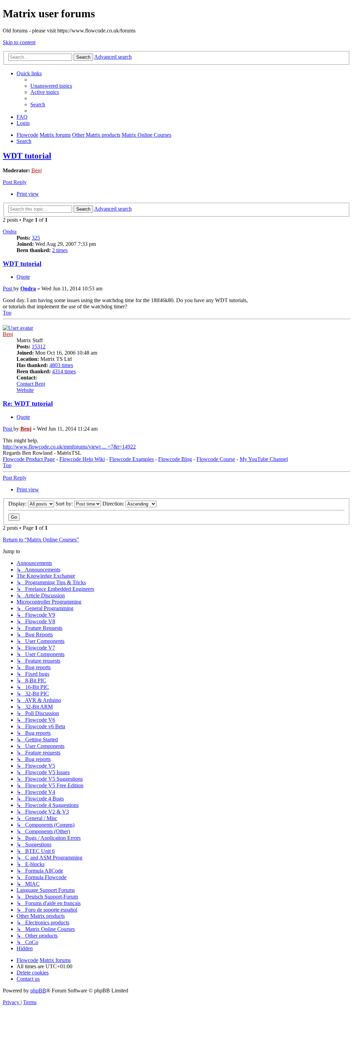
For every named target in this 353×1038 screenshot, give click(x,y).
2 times (60, 250)
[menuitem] (51, 86)
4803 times (61, 365)
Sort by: (65, 504)
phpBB (38, 990)
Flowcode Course (215, 459)
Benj (36, 170)
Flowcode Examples (131, 459)
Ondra (10, 231)
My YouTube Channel (264, 459)
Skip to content (19, 42)
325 (36, 238)
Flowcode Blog (175, 459)
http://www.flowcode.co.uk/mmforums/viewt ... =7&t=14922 (69, 447)
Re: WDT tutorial (28, 403)
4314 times (64, 371)
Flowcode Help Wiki (82, 459)
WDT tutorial (27, 155)
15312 (39, 346)
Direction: (113, 504)
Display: (18, 504)
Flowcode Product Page (29, 459)
